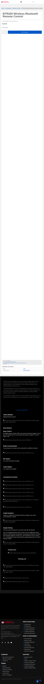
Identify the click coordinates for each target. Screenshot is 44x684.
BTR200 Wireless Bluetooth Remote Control (11, 362)
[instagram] (8, 642)
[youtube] (11, 642)
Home (2, 8)
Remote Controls (16, 8)
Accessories (8, 8)
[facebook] (2, 642)
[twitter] (5, 642)
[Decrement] (3, 32)
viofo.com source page (22, 410)
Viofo (25, 362)
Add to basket (24, 32)
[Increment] (5, 32)
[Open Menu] (21, 2)
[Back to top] (37, 681)
